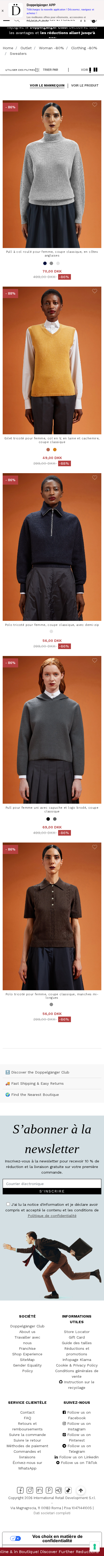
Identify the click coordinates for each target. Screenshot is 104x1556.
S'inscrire (78, 812)
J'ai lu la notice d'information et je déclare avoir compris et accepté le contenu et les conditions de (53, 827)
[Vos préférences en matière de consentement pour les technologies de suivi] (95, 1547)
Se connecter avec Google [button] (54, 863)
